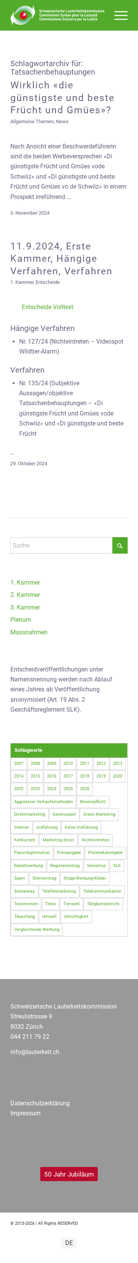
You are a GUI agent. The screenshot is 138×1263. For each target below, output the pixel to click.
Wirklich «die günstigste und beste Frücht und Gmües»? (62, 98)
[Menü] (117, 15)
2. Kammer (25, 594)
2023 (35, 788)
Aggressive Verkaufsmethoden (43, 801)
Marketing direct (58, 840)
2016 (51, 776)
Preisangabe (69, 852)
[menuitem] (117, 15)
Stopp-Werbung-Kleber (85, 878)
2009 (51, 763)
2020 (117, 776)
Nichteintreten (95, 840)
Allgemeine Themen (32, 121)
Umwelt (49, 916)
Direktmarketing (29, 814)
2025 (68, 788)
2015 (35, 776)
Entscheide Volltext (47, 307)
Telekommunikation (102, 891)
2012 (101, 763)
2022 (18, 788)
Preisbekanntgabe (105, 852)
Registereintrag (65, 865)
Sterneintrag (44, 878)
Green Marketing (99, 814)
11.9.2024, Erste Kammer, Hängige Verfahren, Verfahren (61, 259)
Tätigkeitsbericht (103, 903)
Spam (19, 878)
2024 (51, 788)
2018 (84, 776)
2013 (117, 763)
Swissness (24, 891)
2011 (84, 763)
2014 (18, 776)
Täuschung (24, 916)
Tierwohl (71, 903)
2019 (101, 776)
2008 (35, 763)
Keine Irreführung (81, 827)
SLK (117, 865)
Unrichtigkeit (76, 916)
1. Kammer (21, 282)
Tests (50, 903)
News (62, 121)
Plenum (20, 619)
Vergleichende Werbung (36, 929)
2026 (84, 788)
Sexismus (96, 865)
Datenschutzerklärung (40, 1103)
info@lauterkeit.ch (34, 1052)
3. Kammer (25, 607)
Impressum (25, 1113)
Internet (21, 827)
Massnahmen (29, 632)
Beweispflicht (93, 801)
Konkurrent (24, 840)
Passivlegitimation (32, 852)
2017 (68, 776)
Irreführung (47, 827)
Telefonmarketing (59, 891)
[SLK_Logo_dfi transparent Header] (57, 15)
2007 (18, 763)
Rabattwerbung (28, 865)
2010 (68, 763)
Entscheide (48, 282)
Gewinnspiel (64, 814)
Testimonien (26, 903)
